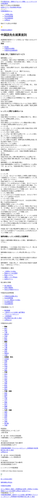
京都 (5, 355)
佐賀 (5, 414)
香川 (5, 404)
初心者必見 (8, 285)
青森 (5, 361)
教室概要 (7, 310)
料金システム (8, 275)
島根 (5, 395)
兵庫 (5, 345)
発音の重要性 (8, 287)
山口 (5, 400)
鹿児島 (6, 423)
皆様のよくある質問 (10, 273)
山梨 (5, 381)
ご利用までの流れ (10, 271)
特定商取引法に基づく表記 (13, 318)
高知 (5, 408)
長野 (5, 383)
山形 (5, 368)
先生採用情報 (8, 16)
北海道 (6, 359)
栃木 (5, 338)
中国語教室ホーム (6, 11)
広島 (5, 399)
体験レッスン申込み (10, 277)
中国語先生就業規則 (10, 50)
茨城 (5, 336)
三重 (5, 347)
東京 (5, 328)
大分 (5, 419)
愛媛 (5, 406)
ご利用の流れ (8, 14)
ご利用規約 (8, 316)
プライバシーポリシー (11, 314)
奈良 (5, 351)
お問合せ (7, 20)
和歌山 (6, 353)
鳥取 (5, 393)
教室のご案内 (9, 489)
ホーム (3, 489)
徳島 (5, 402)
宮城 (5, 366)
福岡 (5, 412)
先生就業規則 (8, 18)
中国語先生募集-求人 (11, 296)
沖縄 (5, 425)
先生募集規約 (8, 302)
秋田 (5, 364)
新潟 (5, 374)
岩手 (5, 362)
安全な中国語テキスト (11, 289)
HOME (6, 47)
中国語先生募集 (9, 48)
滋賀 (5, 349)
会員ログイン (5, 7)
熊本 (5, 417)
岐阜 (5, 385)
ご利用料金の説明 (20, 489)
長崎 (5, 416)
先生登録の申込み (15, 7)
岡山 (5, 397)
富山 (5, 376)
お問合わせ (8, 320)
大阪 (5, 343)
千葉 (5, 332)
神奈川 (6, 334)
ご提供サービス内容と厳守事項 (14, 312)
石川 (5, 378)
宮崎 (5, 421)
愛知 (5, 389)
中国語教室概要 (6, 448)
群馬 (5, 340)
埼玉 (5, 330)
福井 (5, 380)
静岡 (5, 387)
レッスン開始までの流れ (12, 300)
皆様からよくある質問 (8, 491)
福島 (5, 370)
